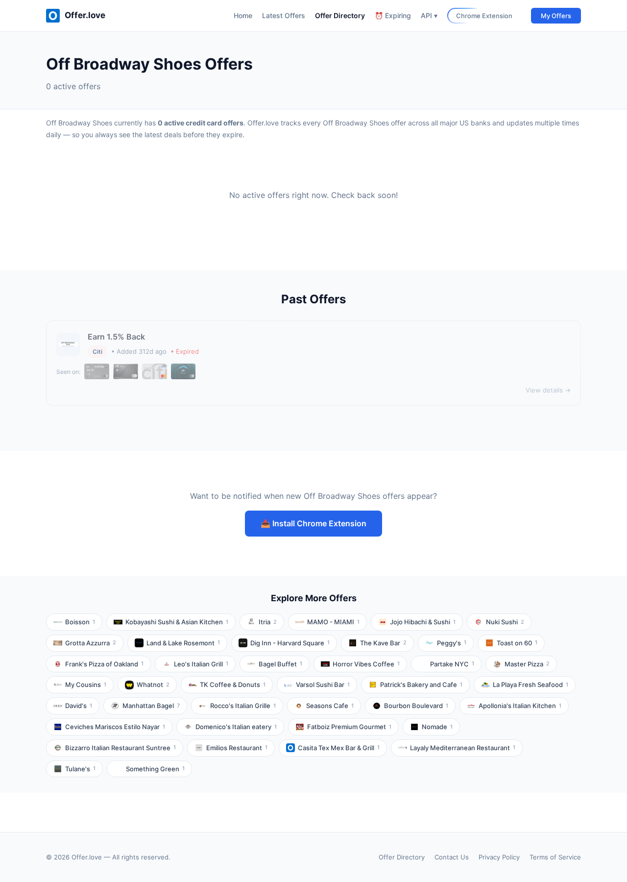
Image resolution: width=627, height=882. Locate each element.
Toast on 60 (517, 643)
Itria (268, 622)
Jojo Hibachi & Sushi (423, 622)
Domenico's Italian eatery (236, 727)
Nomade (437, 727)
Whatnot (153, 684)
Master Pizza (527, 664)
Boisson (80, 622)
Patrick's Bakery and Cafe (421, 684)
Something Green (155, 769)
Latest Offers (283, 15)
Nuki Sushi (505, 622)
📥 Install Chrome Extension (313, 523)
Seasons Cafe (330, 706)
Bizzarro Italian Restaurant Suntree (120, 748)
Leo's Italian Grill (201, 664)
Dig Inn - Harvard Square (290, 643)
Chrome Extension (484, 16)
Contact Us (451, 857)
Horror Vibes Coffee (366, 664)
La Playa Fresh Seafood (530, 684)
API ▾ (429, 15)
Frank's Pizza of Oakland (104, 664)
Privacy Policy (499, 857)
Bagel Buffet (280, 664)
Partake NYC (452, 664)
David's (78, 706)
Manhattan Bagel (151, 706)
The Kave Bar (383, 643)
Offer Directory (340, 15)
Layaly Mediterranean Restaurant (462, 748)
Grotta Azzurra (90, 643)
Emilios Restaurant (236, 748)
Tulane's (80, 769)
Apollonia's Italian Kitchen (520, 706)
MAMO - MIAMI (333, 622)
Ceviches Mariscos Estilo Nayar (115, 727)
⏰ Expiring (393, 15)
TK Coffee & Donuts (232, 684)
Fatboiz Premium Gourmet (349, 727)
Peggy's (451, 643)
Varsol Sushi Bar (323, 684)
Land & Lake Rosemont (183, 643)
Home (243, 15)
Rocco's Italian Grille (243, 706)
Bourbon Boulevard (416, 706)
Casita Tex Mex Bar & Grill (339, 748)
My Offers (556, 16)
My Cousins (85, 684)
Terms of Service (555, 857)
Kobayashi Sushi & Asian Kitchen (176, 622)
